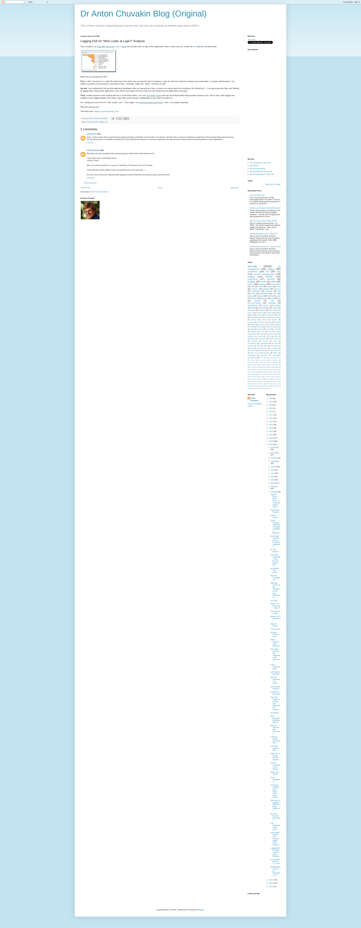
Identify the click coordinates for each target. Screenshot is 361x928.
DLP (251, 317)
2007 (268, 336)
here (194, 46)
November (275, 453)
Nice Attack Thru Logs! (274, 570)
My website (254, 166)
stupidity (266, 289)
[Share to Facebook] (125, 118)
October (274, 458)
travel (275, 341)
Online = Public (273, 516)
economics (261, 322)
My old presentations (258, 169)
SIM (253, 287)
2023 (271, 405)
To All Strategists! (275, 780)
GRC (272, 346)
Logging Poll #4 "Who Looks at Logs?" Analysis (275, 852)
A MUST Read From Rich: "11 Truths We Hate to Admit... (275, 501)
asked (123, 46)
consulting (277, 329)
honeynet (251, 310)
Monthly (269, 276)
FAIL (275, 336)
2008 (252, 327)
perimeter (266, 353)
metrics (269, 313)
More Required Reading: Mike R (275, 719)
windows (251, 346)
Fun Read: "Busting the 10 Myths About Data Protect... (274, 791)
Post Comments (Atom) (99, 192)
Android (275, 369)
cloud (275, 308)
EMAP (261, 372)
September (275, 461)
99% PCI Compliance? (275, 578)
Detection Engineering (273, 327)
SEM (261, 287)
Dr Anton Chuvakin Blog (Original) (143, 13)
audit (252, 348)
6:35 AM (90, 143)
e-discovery (262, 362)
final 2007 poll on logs (106, 46)
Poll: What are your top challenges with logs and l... (275, 655)
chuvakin (269, 291)
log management (108, 111)
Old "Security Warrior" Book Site (262, 174)
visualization (264, 343)
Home (160, 188)
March (273, 483)
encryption (261, 338)
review (259, 315)
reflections (266, 386)
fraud (251, 381)
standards (264, 294)
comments (267, 376)
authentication (252, 376)
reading (251, 276)
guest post (269, 381)
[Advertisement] (262, 139)
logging (97, 111)
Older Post (234, 188)
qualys (262, 334)
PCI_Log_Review (254, 303)
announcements (263, 374)
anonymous (91, 134)
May (273, 477)
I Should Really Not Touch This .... (275, 740)
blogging (251, 281)
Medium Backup (261, 317)
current (268, 379)
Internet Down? (274, 625)
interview (262, 350)
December (275, 447)
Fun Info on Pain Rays (275, 693)
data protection (275, 317)
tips (279, 298)
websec (264, 320)
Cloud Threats (252, 372)
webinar (253, 324)
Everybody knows (154, 95)
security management (264, 274)
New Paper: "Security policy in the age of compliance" (275, 541)
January (274, 492)
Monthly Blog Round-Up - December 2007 (275, 871)
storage (250, 388)
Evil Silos (274, 601)
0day (249, 369)
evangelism (274, 362)
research (277, 305)
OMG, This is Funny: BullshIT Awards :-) (275, 757)
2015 (271, 422)
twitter (277, 367)
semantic (275, 386)
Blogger (201, 910)
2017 (271, 415)
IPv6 (273, 372)
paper (278, 296)
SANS (269, 296)
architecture (275, 374)
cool (261, 379)
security (252, 266)
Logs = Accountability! (275, 667)
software (251, 336)
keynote (258, 364)
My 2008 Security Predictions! (275, 817)
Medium (254, 298)
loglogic (264, 298)
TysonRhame (253, 305)
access (252, 360)
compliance (253, 271)
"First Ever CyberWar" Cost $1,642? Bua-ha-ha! (275, 560)
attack (252, 329)
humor (250, 284)
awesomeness (262, 348)
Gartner (274, 320)
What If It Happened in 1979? (275, 680)
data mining (277, 379)
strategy (278, 322)
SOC (279, 372)
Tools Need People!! (274, 511)
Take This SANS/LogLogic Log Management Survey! (275, 703)
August (274, 467)
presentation (276, 284)
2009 (279, 315)
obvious (275, 383)
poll (117, 111)
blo (261, 376)
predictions (256, 291)
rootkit (257, 367)
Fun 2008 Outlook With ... (274, 748)
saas (270, 322)
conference (253, 279)
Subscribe (251, 40)
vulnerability (263, 308)
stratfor (264, 367)
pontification (252, 355)
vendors (266, 305)
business (251, 322)
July (272, 470)
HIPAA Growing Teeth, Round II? (275, 643)
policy (258, 386)
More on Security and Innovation (275, 729)
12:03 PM (90, 178)
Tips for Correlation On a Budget (275, 766)
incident (260, 296)
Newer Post (85, 188)
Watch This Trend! (274, 773)
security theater (272, 334)
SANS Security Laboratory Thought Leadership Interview (275, 527)
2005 (271, 887)
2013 (255, 369)
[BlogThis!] (120, 118)
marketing (272, 303)
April (273, 480)
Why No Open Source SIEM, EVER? (263, 221)
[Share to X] (122, 118)
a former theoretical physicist (151, 102)
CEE (272, 301)
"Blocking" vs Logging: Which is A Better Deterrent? (275, 805)
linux (261, 383)
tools (270, 367)
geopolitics (259, 381)
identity (278, 381)
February (274, 486)
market (250, 296)
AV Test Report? (274, 551)
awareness (262, 324)
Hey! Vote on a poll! (275, 612)
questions (264, 355)
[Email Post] (113, 118)
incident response (274, 338)
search (265, 341)
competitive (274, 360)
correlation (274, 348)
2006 (271, 883)
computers (277, 376)
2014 (271, 425)
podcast (254, 320)
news (279, 287)
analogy (252, 374)
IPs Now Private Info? (274, 635)
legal (279, 324)
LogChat (260, 329)
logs (279, 271)
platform (250, 386)
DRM (265, 346)
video (257, 388)
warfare (257, 301)
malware (255, 289)
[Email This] (117, 118)
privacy (262, 310)
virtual (260, 336)
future (270, 287)
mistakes (254, 341)
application (251, 338)
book (275, 294)
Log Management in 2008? (275, 826)
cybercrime (251, 362)
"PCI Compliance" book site (260, 163)
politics (275, 353)
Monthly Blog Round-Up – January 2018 (265, 247)
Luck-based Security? (275, 673)
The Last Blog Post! (257, 195)
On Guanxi (274, 713)
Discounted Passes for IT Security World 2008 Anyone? (274, 839)
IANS (267, 372)
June (273, 473)
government (252, 350)
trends (263, 281)
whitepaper (264, 388)
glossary (250, 364)
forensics (259, 313)
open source (254, 353)
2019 (262, 369)
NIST (279, 346)
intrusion (277, 289)
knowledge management (272, 364)
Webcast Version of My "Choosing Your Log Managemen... (275, 590)
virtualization (252, 343)
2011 (258, 346)
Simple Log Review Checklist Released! (265, 208)
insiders (272, 324)
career (268, 329)
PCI (267, 271)
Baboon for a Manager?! (275, 618)
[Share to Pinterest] (128, 118)
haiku (262, 331)
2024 (271, 402)
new (251, 367)
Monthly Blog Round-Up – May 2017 (264, 234)
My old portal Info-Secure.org (261, 171)
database (254, 331)
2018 (271, 412)
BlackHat (260, 327)
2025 (271, 398)
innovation (253, 383)
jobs (252, 315)
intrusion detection (274, 350)
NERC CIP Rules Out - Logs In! (275, 606)
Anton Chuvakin (93, 150)
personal (271, 279)
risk (272, 298)
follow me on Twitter (273, 184)
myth (270, 331)
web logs (274, 343)
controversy (253, 379)
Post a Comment (90, 183)
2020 (268, 369)
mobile (268, 383)
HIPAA (268, 357)
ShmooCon (277, 357)
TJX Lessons (275, 629)
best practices (263, 360)
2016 (271, 418)
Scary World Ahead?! (275, 688)
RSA (253, 294)
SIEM (273, 281)
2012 (261, 357)
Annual (278, 313)
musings (262, 284)
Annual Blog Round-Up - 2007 (275, 862)
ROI (252, 308)
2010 (271, 310)
